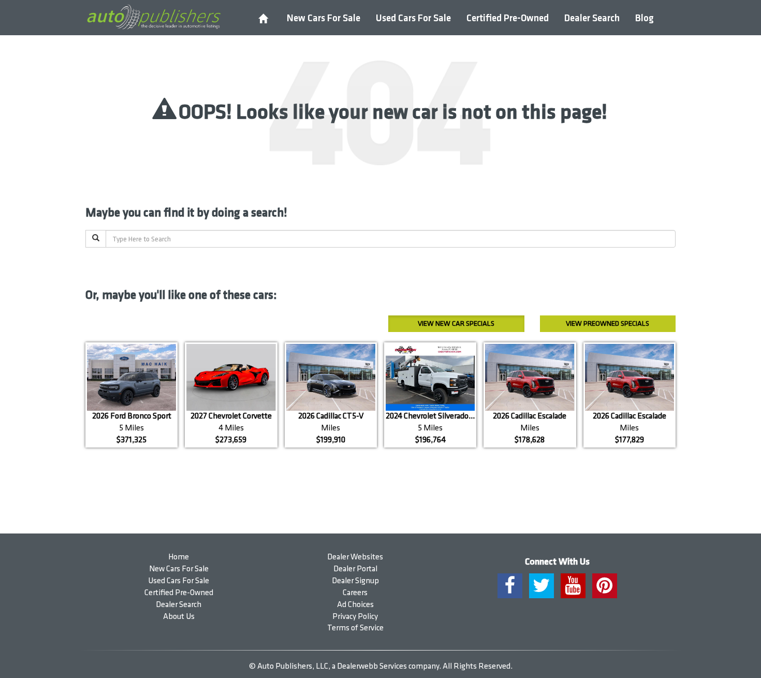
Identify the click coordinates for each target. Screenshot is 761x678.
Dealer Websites (355, 557)
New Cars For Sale (323, 18)
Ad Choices (355, 605)
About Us (179, 617)
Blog (644, 18)
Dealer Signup (355, 581)
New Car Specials (456, 323)
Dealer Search (592, 18)
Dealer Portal (355, 569)
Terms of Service (355, 628)
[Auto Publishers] (153, 17)
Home (178, 557)
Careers (355, 593)
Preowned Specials (607, 323)
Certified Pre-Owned (507, 18)
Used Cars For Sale (413, 18)
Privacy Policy (355, 617)
